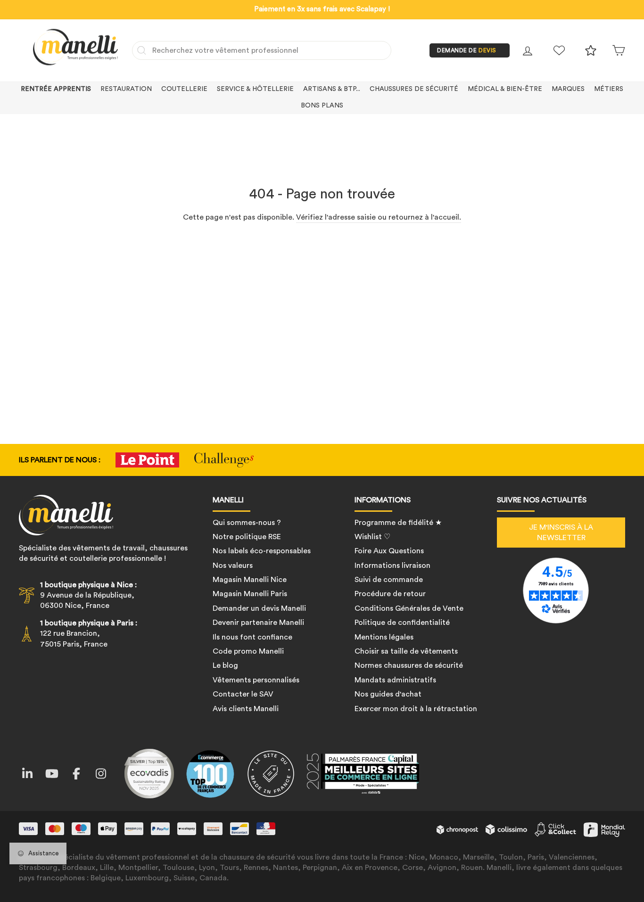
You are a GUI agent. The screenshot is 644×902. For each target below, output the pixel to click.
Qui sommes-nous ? (247, 522)
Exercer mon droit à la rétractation (416, 709)
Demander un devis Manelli (259, 608)
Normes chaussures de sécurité (409, 665)
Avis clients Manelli (246, 709)
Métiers (608, 89)
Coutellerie (184, 89)
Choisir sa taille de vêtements (406, 651)
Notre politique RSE (247, 537)
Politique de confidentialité (402, 622)
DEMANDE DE (466, 50)
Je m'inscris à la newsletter (561, 532)
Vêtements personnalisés (256, 680)
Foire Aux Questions (389, 551)
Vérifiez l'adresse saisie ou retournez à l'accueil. (378, 217)
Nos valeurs (233, 565)
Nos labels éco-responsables (262, 551)
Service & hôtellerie (255, 89)
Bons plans (322, 105)
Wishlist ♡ (372, 537)
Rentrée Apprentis (56, 89)
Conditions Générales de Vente (409, 608)
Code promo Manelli (248, 651)
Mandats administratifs (395, 680)
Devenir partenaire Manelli (258, 622)
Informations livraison (392, 565)
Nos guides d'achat (388, 694)
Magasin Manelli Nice (250, 579)
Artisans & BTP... (331, 89)
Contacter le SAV (243, 694)
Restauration (126, 89)
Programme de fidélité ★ (398, 522)
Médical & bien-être (505, 89)
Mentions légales (384, 637)
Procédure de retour (390, 594)
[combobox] (261, 50)
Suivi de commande (389, 579)
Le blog (225, 665)
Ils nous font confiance (252, 637)
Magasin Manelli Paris (250, 594)
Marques (568, 89)
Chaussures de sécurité (414, 89)
